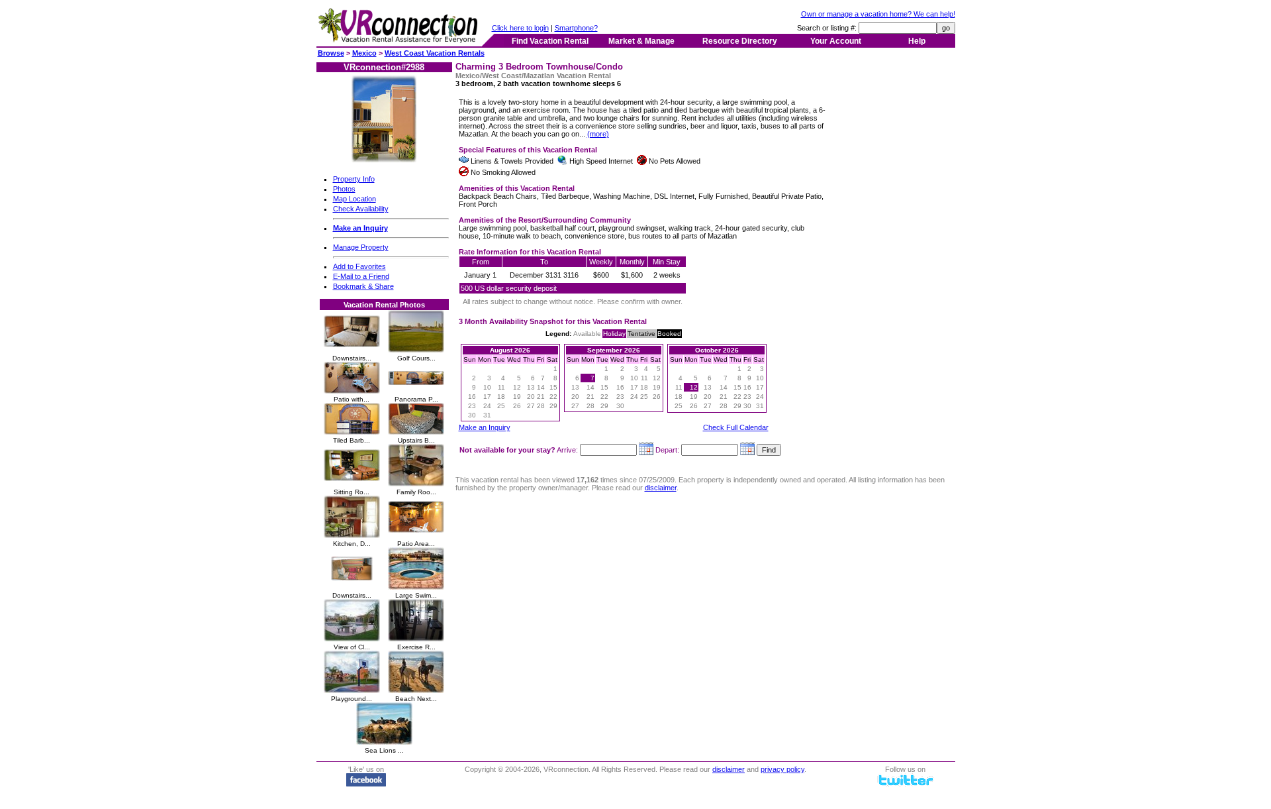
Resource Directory (739, 41)
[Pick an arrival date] (646, 450)
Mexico (364, 53)
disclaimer (661, 488)
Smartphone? (576, 28)
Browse (331, 53)
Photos (344, 189)
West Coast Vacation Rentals (435, 53)
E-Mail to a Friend (361, 276)
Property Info (354, 179)
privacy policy (782, 769)
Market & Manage (641, 41)
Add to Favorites (359, 266)
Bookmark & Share (363, 286)
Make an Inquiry (484, 427)
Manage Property (361, 247)
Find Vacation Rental (550, 41)
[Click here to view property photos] (384, 160)
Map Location (354, 199)
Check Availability (361, 209)
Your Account (835, 41)
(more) (598, 134)
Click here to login (520, 28)
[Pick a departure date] (747, 450)
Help (916, 41)
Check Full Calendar (736, 427)
